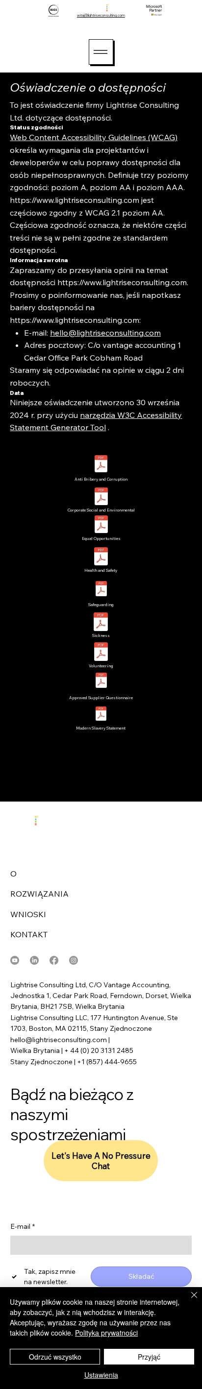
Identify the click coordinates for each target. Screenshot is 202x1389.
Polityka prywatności (106, 1333)
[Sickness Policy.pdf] (100, 623)
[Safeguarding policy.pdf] (101, 589)
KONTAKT (29, 934)
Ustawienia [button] (101, 1375)
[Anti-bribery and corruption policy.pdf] (101, 465)
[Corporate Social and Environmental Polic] (101, 497)
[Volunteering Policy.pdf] (101, 652)
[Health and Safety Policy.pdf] (100, 557)
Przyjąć (149, 1357)
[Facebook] (54, 960)
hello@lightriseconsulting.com (105, 333)
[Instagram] (73, 960)
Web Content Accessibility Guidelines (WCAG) (93, 137)
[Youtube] (14, 960)
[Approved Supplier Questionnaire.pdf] (101, 681)
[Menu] (101, 52)
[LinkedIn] (34, 960)
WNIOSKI (28, 914)
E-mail (22, 1226)
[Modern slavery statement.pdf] (101, 714)
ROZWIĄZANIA (39, 894)
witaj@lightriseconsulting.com (101, 15)
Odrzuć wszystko (55, 1357)
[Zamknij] (188, 1301)
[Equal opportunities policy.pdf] (101, 525)
